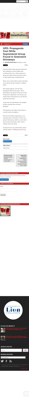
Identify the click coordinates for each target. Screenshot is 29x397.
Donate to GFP (4, 179)
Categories (7, 44)
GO (26, 1)
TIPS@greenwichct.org (19, 129)
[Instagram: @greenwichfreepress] (5, 211)
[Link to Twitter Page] (2, 361)
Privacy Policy (22, 366)
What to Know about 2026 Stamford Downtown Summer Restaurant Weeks (17, 336)
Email (1, 186)
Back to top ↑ (24, 368)
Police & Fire (8, 141)
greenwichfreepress (11, 62)
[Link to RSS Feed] (10, 361)
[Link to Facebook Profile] (6, 361)
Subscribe (3, 195)
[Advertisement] (14, 17)
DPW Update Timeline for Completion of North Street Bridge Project (16, 328)
